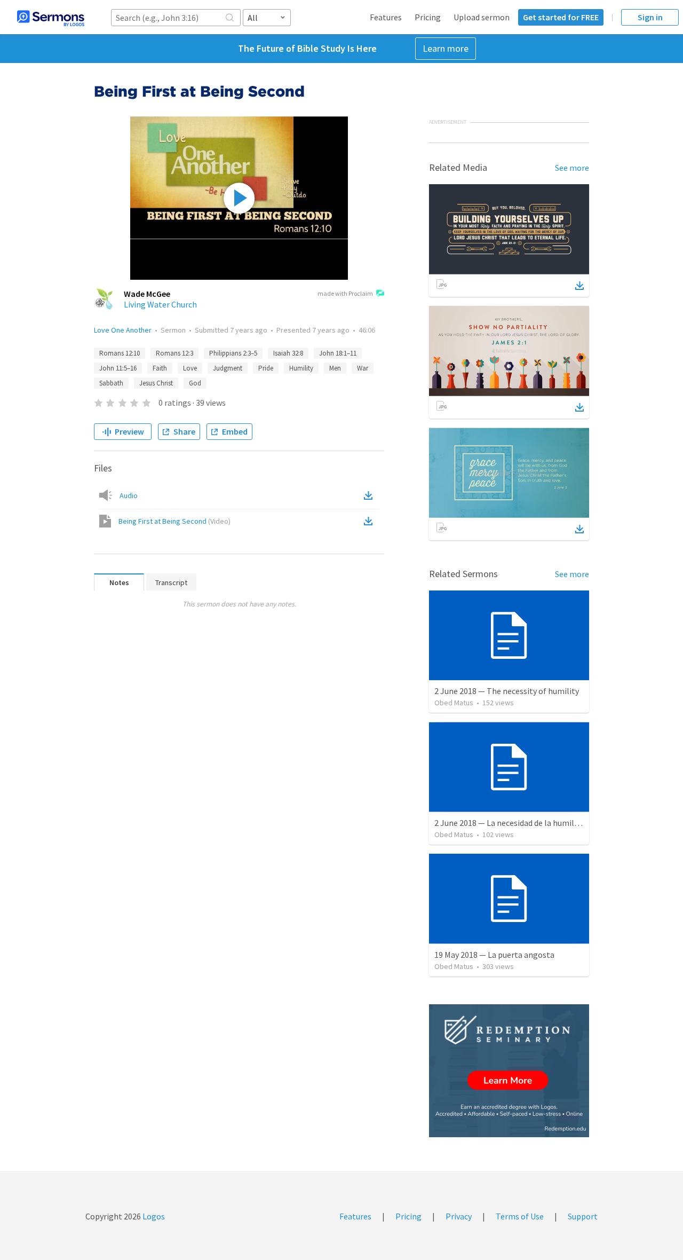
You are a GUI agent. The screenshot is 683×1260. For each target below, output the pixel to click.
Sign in (650, 17)
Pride (265, 368)
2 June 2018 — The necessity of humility (506, 691)
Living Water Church (160, 304)
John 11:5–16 (118, 368)
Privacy (459, 1216)
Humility (301, 368)
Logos (153, 1216)
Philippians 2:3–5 (233, 353)
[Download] (579, 286)
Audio (129, 495)
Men (335, 368)
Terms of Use (520, 1216)
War (362, 368)
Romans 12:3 (174, 353)
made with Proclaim (345, 293)
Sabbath (111, 383)
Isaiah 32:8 (288, 353)
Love (190, 368)
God (195, 383)
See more (572, 167)
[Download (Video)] (370, 521)
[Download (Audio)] (370, 495)
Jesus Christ (156, 383)
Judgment (227, 368)
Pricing (428, 17)
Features (386, 17)
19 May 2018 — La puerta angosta (494, 954)
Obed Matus (453, 702)
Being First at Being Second (174, 521)
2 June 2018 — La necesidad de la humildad (510, 822)
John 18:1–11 (337, 353)
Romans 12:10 (119, 353)
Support (583, 1216)
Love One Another (123, 330)
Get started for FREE (561, 17)
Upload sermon (482, 17)
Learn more (445, 48)
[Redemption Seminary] (509, 1070)
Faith (160, 368)
